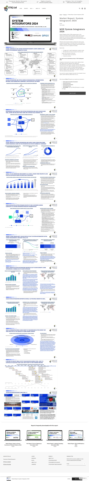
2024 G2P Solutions (67, 83)
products (65, 14)
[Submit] (84, 464)
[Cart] (85, 8)
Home (61, 14)
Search (50, 456)
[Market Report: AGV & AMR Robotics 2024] (76, 435)
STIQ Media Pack (53, 460)
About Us (34, 462)
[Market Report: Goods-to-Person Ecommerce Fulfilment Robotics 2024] (13, 435)
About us (51, 458)
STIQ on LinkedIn (7, 461)
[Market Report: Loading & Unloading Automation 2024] (55, 435)
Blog (33, 460)
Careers (34, 464)
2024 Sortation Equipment (68, 84)
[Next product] (84, 438)
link (64, 88)
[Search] (79, 8)
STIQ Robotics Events (54, 462)
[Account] (82, 8)
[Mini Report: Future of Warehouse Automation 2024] (34, 435)
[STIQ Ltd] (10, 8)
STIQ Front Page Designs (55, 464)
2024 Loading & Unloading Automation (70, 81)
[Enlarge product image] (30, 30)
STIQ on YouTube (7, 464)
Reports (34, 458)
